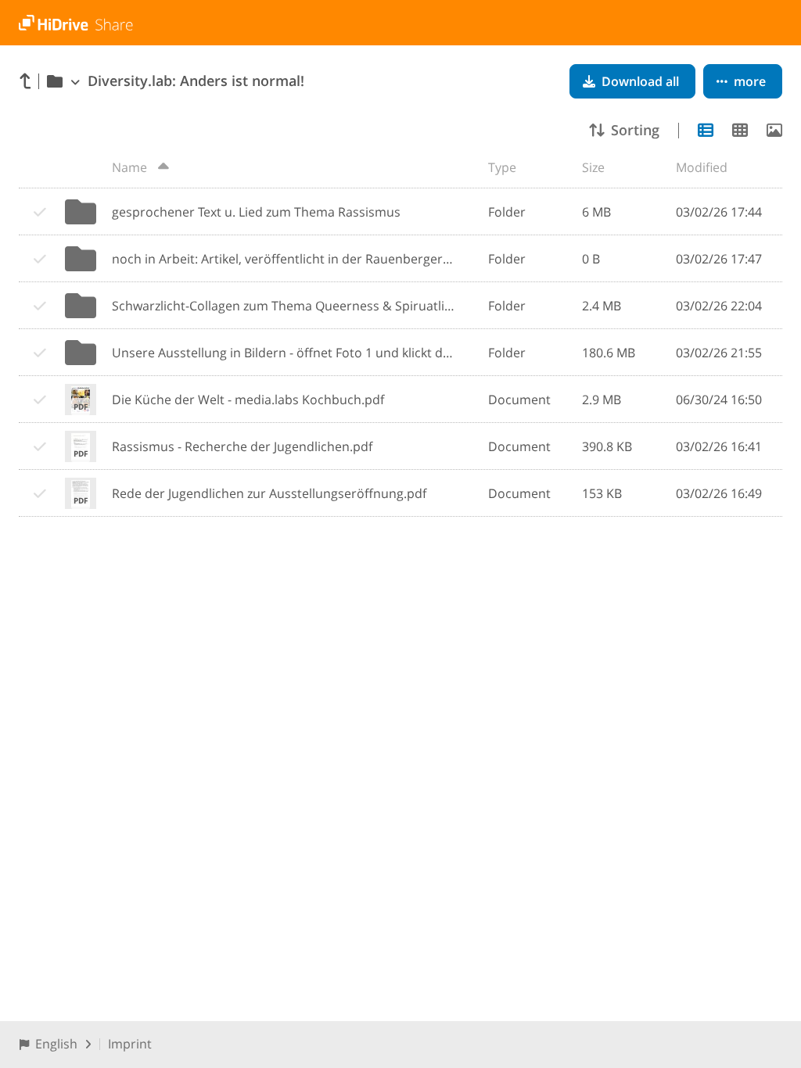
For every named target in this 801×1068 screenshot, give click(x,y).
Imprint (130, 1043)
